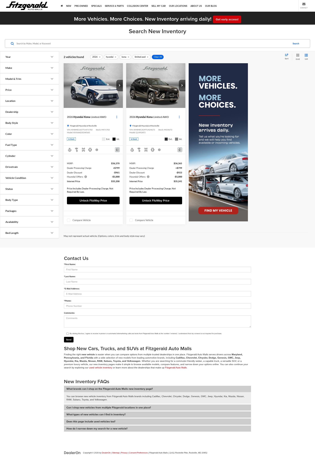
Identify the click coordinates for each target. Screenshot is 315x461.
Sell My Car (158, 6)
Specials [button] (96, 6)
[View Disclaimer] (97, 149)
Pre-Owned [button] (81, 6)
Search (296, 43)
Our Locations (178, 6)
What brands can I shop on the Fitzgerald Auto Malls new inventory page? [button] (109, 389)
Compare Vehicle (82, 220)
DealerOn (106, 453)
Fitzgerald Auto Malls (176, 367)
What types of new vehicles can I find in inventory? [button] (96, 414)
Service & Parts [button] (114, 6)
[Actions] (117, 117)
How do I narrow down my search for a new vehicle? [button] (96, 428)
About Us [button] (196, 6)
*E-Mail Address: (72, 289)
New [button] (68, 6)
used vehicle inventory (100, 367)
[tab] (157, 389)
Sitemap (115, 453)
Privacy (124, 453)
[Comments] (117, 149)
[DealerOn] (72, 452)
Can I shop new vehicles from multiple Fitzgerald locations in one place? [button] (108, 407)
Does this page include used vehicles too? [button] (90, 421)
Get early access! (227, 19)
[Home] (61, 6)
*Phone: (67, 301)
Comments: (69, 313)
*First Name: (70, 264)
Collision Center (137, 6)
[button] (119, 85)
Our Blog (211, 6)
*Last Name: (70, 276)
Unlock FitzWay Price (93, 200)
